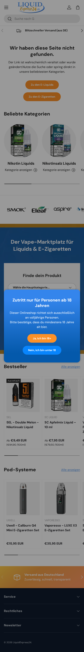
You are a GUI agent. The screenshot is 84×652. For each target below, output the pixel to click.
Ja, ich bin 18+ (42, 338)
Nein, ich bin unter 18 (42, 350)
